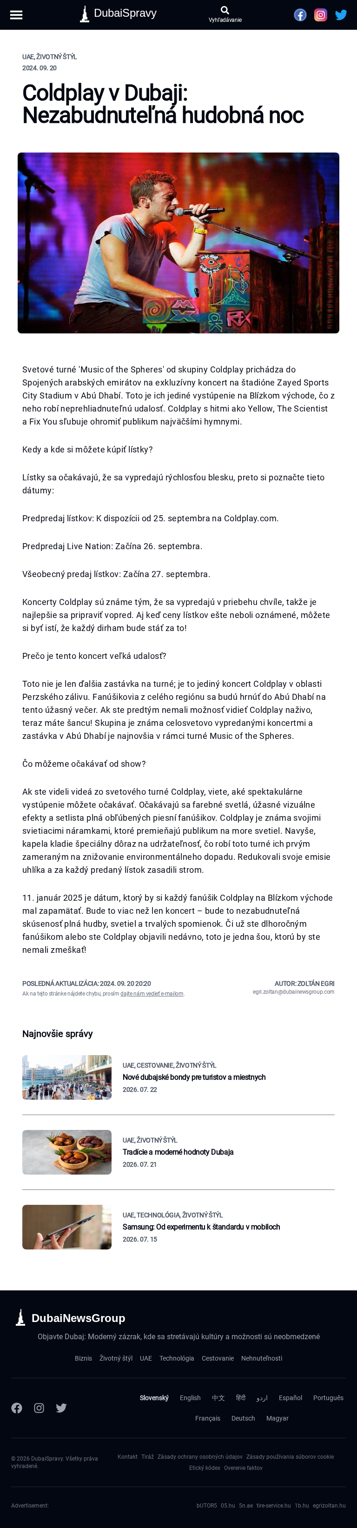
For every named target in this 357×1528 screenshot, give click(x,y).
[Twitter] (61, 1408)
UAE (146, 1358)
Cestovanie (218, 1358)
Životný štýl (115, 1358)
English (190, 1398)
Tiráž (147, 1457)
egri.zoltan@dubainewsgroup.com (294, 992)
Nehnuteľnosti (261, 1358)
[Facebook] (16, 1408)
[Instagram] (39, 1408)
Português (328, 1398)
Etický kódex (204, 1468)
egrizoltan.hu (329, 1505)
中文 (218, 1398)
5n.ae (246, 1505)
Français (207, 1418)
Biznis (83, 1358)
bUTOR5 (207, 1505)
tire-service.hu (274, 1505)
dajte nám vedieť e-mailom (151, 993)
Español (290, 1398)
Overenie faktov (243, 1468)
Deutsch (243, 1418)
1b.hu (302, 1505)
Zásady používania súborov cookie (290, 1457)
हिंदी (240, 1398)
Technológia (176, 1358)
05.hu (228, 1505)
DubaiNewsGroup (79, 1318)
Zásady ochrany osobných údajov (200, 1457)
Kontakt (128, 1457)
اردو (262, 1398)
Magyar (277, 1418)
